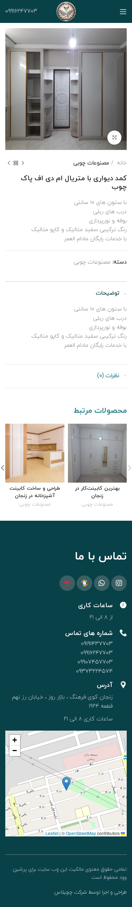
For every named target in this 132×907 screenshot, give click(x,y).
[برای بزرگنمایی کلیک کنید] (114, 138)
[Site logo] (66, 11)
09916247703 (21, 11)
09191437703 (97, 644)
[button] (66, 783)
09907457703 (95, 662)
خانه (121, 163)
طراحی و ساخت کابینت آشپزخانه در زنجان (35, 492)
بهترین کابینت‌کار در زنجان (97, 492)
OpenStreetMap (81, 833)
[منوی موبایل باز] (123, 12)
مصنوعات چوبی (91, 163)
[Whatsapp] (101, 583)
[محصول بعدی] (8, 163)
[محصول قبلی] (22, 163)
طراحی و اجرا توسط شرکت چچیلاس (90, 892)
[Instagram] (119, 583)
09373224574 (94, 671)
